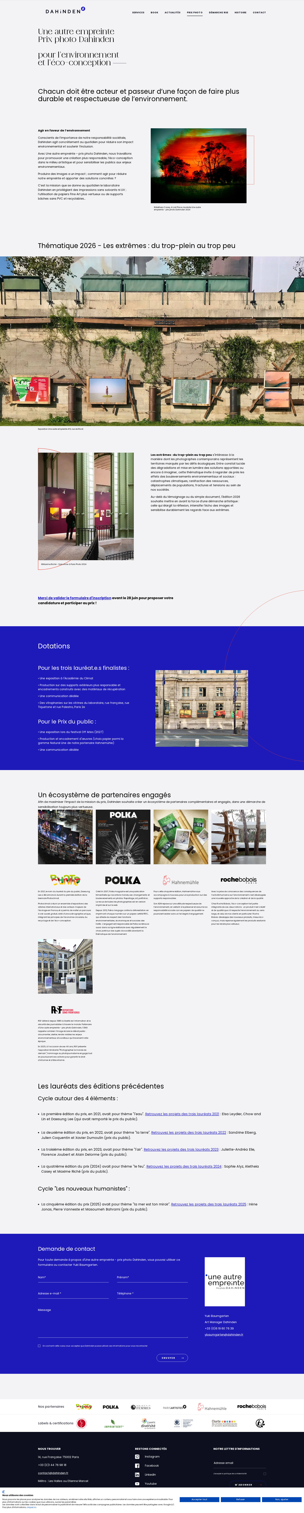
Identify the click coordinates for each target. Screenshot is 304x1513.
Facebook (152, 1466)
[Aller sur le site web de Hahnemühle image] (181, 876)
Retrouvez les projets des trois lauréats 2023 (181, 1149)
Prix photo (195, 12)
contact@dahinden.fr (53, 1473)
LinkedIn (150, 1475)
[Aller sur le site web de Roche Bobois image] (238, 876)
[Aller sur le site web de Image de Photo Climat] (65, 876)
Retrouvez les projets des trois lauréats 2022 (188, 1132)
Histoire (241, 12)
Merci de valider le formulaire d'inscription (74, 598)
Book (154, 12)
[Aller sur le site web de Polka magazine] (123, 876)
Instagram (152, 1457)
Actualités (172, 12)
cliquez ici (31, 1507)
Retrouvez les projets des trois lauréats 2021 (182, 1114)
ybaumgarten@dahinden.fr (224, 1335)
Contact (259, 12)
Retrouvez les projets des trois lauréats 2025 (208, 1204)
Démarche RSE (218, 12)
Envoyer (168, 1358)
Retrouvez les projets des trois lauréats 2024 (184, 1166)
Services (138, 12)
